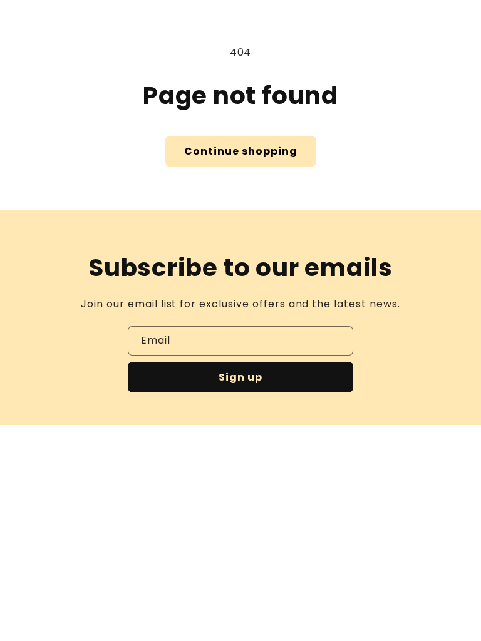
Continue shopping (240, 151)
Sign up (240, 377)
